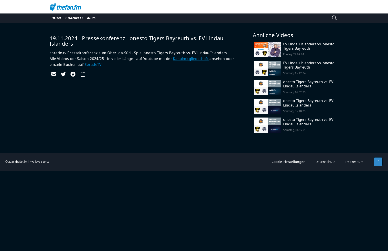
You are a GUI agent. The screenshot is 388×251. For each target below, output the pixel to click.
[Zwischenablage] (83, 74)
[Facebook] (73, 74)
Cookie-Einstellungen (288, 162)
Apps (91, 18)
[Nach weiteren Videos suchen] (334, 18)
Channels (74, 18)
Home (56, 18)
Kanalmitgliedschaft (191, 58)
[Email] (54, 74)
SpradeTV (93, 64)
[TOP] (378, 161)
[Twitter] (63, 74)
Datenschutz (325, 162)
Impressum (354, 162)
